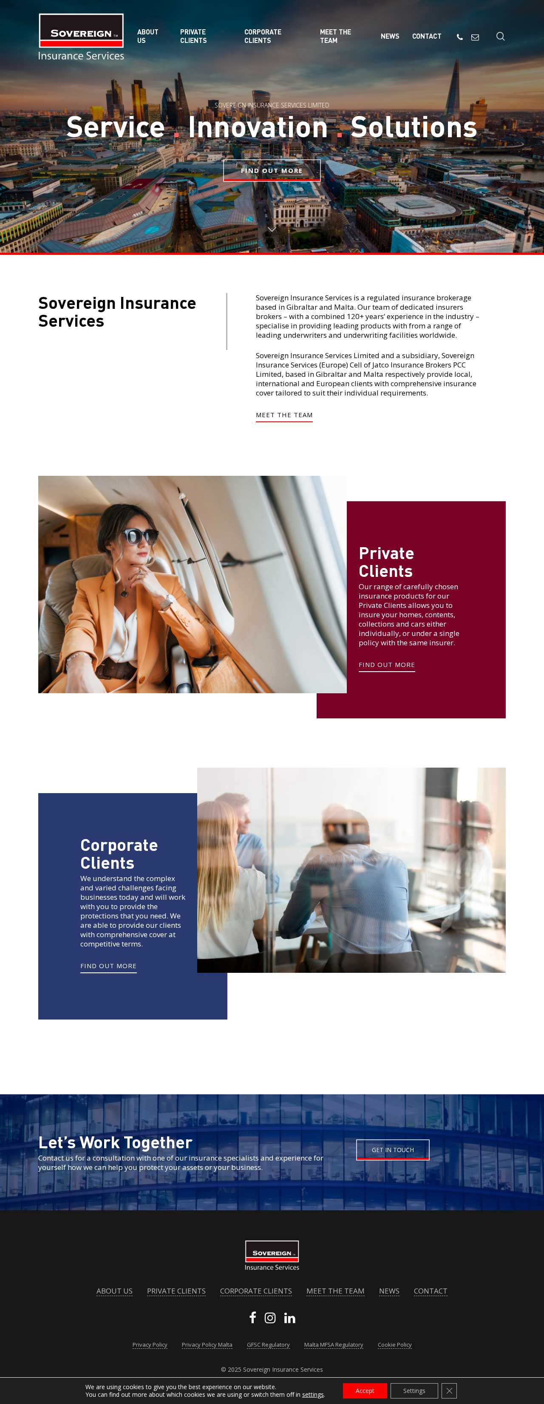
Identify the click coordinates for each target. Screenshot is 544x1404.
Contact (431, 1291)
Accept (365, 1391)
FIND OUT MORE (272, 170)
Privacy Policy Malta (207, 1344)
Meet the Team (335, 1291)
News (389, 1291)
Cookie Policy (395, 1344)
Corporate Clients (256, 1291)
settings (313, 1394)
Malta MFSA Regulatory (333, 1344)
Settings (414, 1391)
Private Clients (176, 1291)
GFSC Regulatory (268, 1344)
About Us (114, 1291)
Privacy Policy (150, 1344)
